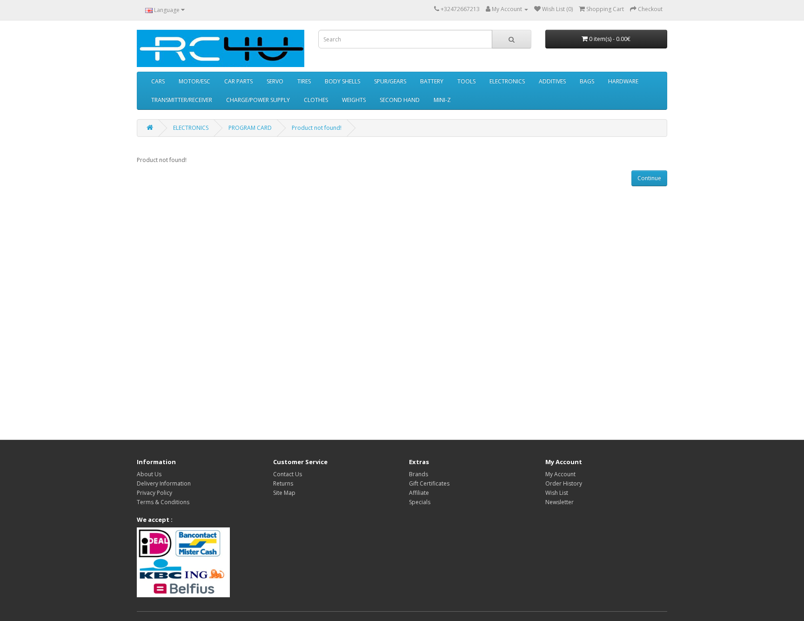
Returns (283, 483)
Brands (418, 474)
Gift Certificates (429, 483)
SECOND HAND (400, 100)
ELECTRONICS (507, 81)
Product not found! (317, 128)
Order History (563, 483)
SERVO (275, 81)
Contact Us (287, 474)
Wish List (556, 493)
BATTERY (431, 81)
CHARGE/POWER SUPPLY (258, 100)
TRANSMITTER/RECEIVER (181, 100)
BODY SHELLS (342, 81)
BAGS (587, 81)
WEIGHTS (354, 100)
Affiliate (419, 493)
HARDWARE (623, 81)
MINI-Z (442, 100)
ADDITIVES (552, 81)
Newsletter (559, 502)
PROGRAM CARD (250, 128)
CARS (158, 81)
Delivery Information (164, 483)
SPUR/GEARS (390, 81)
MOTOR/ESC (194, 81)
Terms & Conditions (163, 502)
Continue (649, 178)
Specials (419, 502)
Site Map (284, 493)
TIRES (304, 81)
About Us (149, 474)
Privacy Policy (154, 493)
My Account (560, 474)
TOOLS (466, 81)
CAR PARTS (238, 81)
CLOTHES (316, 100)
